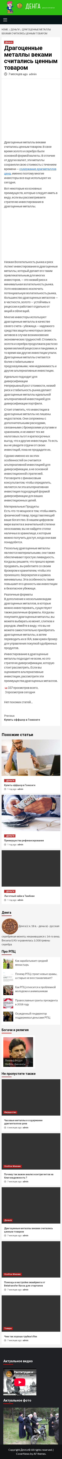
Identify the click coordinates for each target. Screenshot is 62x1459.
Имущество (10, 1112)
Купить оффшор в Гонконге (22, 717)
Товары (8, 1328)
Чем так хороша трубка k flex (20, 1336)
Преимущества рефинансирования (24, 840)
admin (33, 74)
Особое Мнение (12, 1166)
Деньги (8, 42)
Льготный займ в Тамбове (19, 896)
